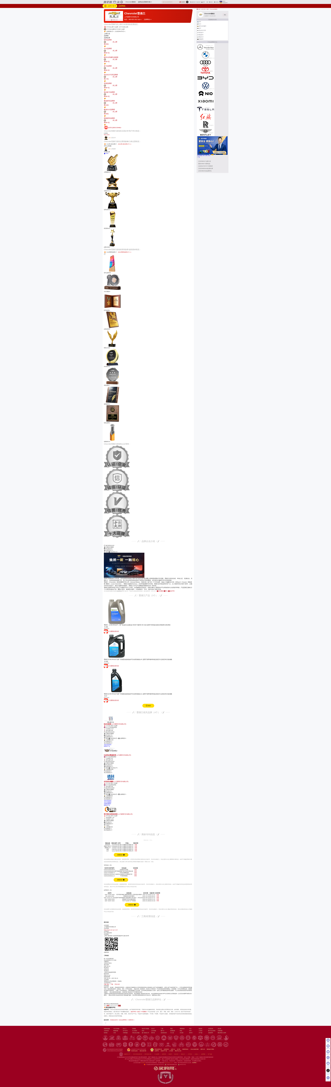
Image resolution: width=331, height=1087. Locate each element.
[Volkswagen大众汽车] (205, 85)
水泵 (114, 1032)
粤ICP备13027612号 (159, 1064)
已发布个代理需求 (205, 166)
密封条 (153, 1032)
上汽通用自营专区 (113, 631)
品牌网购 (121, 6)
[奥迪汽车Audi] (205, 62)
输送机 (200, 1028)
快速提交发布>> (114, 1020)
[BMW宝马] (205, 54)
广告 (198, 157)
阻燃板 (134, 1028)
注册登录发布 (185, 1049)
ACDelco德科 (108, 781)
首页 (199, 9)
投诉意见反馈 (134, 1050)
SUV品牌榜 (108, 48)
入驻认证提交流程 (194, 1049)
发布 (212, 2)
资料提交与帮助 (210, 1049)
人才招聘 (171, 1050)
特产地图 (210, 1054)
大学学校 (190, 1054)
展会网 (170, 1054)
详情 (136, 844)
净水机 (219, 1028)
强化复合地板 (136, 1032)
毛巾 (190, 1028)
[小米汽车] (205, 101)
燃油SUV (201, 37)
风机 (171, 1028)
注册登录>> (131, 1020)
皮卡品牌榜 (108, 66)
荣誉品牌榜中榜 (158, 1049)
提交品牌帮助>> (123, 1020)
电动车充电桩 (145, 1028)
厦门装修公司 (145, 1032)
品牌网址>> (148, 19)
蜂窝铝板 (115, 1030)
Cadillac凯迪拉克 (110, 755)
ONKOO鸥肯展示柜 (137, 1054)
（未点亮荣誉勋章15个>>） (124, 252)
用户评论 (107, 1004)
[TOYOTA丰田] (205, 70)
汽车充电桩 (116, 1028)
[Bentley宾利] (205, 132)
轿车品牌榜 (108, 40)
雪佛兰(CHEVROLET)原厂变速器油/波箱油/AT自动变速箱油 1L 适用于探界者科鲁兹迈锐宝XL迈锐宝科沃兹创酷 (138, 694)
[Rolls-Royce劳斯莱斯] (205, 124)
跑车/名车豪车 (202, 26)
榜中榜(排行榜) (148, 1054)
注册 (207, 2)
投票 (107, 46)
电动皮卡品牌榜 (109, 92)
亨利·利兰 (117, 984)
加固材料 (210, 1032)
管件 (190, 1030)
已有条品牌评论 (205, 171)
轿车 (208, 9)
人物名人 (196, 1054)
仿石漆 (181, 1032)
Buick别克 (107, 724)
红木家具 (134, 1030)
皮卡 (200, 28)
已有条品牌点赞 (205, 168)
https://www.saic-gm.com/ (111, 930)
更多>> (140, 19)
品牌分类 (193, 2)
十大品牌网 (156, 1054)
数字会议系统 (211, 1030)
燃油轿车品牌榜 (109, 101)
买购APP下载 (164, 1050)
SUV (200, 24)
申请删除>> (144, 1011)
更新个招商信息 (204, 163)
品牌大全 (173, 1049)
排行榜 (178, 1049)
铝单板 (105, 1032)
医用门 (191, 1032)
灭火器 (172, 1032)
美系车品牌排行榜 (114, 127)
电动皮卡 (201, 32)
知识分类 (198, 2)
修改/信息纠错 (143, 1050)
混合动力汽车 (202, 30)
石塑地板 (220, 1030)
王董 (112, 984)
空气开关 (125, 1030)
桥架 (181, 1030)
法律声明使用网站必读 (172, 1064)
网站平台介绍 (178, 1050)
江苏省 (200, 1030)
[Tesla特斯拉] (205, 109)
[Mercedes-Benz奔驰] (205, 47)
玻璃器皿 (172, 1030)
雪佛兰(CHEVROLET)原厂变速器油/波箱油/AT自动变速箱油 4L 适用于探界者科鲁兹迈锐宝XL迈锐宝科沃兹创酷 (138, 659)
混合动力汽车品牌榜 (111, 75)
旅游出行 (183, 1054)
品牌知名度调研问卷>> (145, 2)
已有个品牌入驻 (204, 161)
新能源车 (201, 39)
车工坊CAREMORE (111, 814)
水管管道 (106, 1030)
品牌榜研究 (166, 1049)
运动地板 (153, 1030)
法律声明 (157, 1050)
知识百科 (176, 1054)
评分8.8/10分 (114, 1004)
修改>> (139, 1011)
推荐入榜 (203, 1049)
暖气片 (162, 1030)
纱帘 (143, 1030)
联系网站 (195, 1062)
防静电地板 (107, 1028)
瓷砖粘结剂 (164, 1032)
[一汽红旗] (205, 116)
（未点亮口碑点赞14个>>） (124, 144)
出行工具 (203, 9)
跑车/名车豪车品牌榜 (111, 57)
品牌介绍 (110, 6)
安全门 (153, 1028)
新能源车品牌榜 (109, 118)
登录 (204, 2)
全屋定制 (210, 1028)
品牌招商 (164, 1054)
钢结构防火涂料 (222, 1032)
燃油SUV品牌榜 (109, 109)
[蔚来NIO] (205, 93)
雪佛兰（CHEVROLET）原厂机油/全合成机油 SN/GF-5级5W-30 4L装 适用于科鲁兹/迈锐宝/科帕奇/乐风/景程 (137, 625)
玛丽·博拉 (106, 984)
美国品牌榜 (108, 83)
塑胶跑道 (182, 1028)
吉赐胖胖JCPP (127, 1054)
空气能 (200, 1032)
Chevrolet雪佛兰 (213, 9)
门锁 (162, 1028)
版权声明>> (134, 1011)
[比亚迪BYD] (205, 78)
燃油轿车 (201, 34)
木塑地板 (125, 1032)
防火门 (124, 1028)
